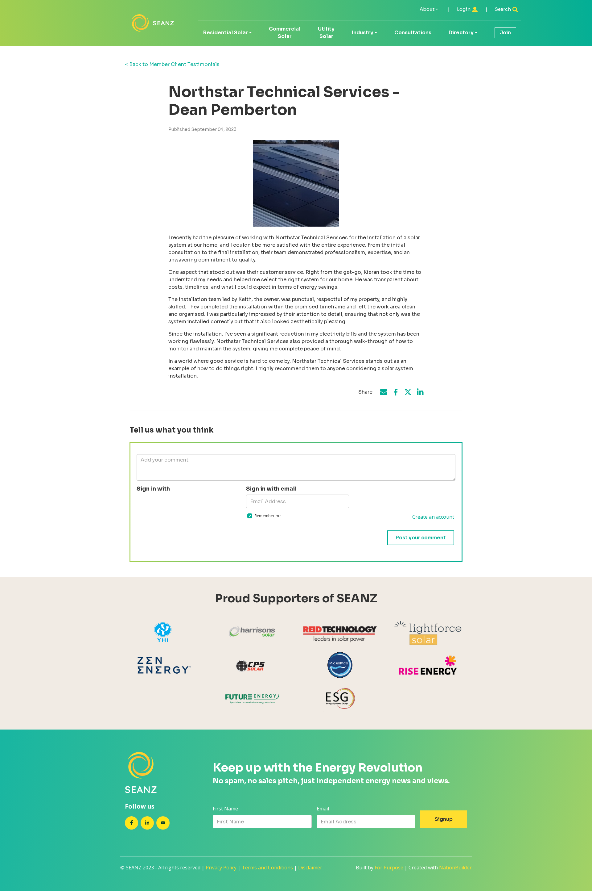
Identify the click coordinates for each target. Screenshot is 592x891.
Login (464, 9)
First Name (225, 808)
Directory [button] (461, 32)
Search (503, 9)
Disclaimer (310, 867)
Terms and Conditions (267, 867)
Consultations (412, 32)
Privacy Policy (221, 867)
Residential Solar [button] (225, 32)
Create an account (433, 516)
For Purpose (389, 867)
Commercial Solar (285, 33)
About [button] (427, 9)
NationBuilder (455, 867)
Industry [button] (362, 32)
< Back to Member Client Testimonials (172, 64)
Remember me (268, 515)
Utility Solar (326, 33)
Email (323, 808)
